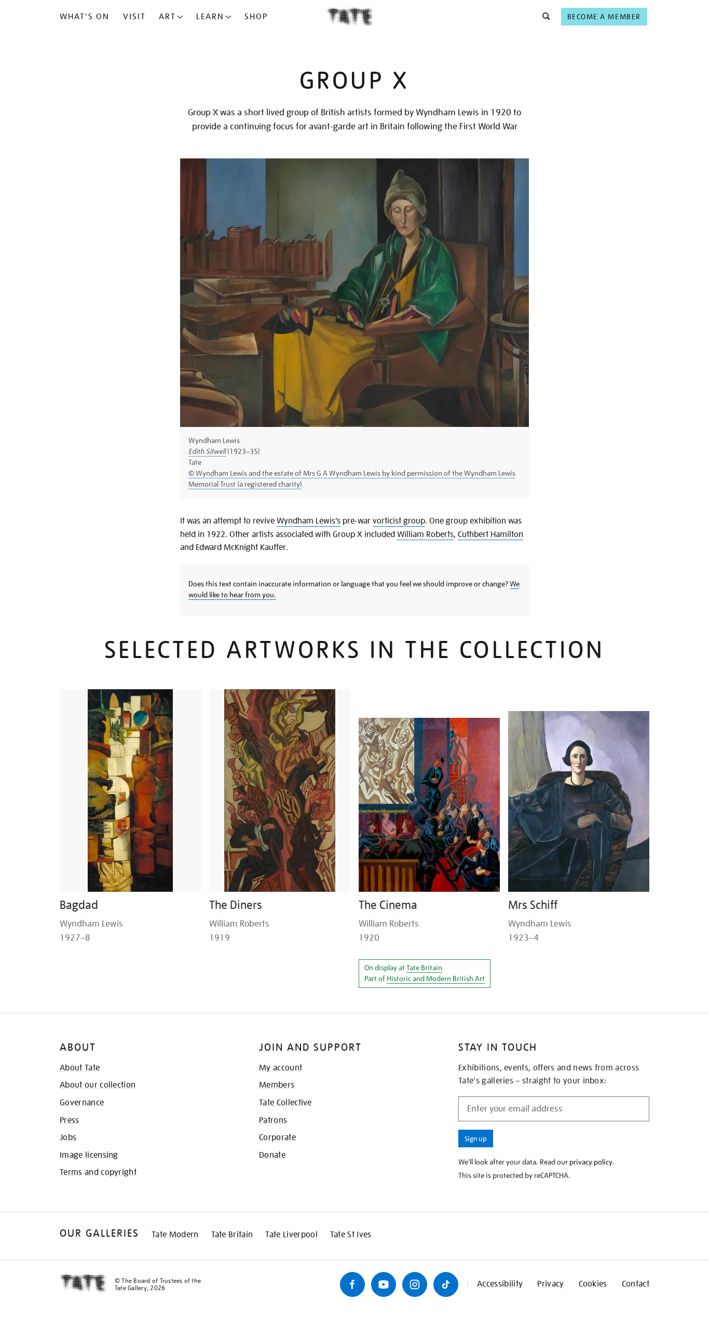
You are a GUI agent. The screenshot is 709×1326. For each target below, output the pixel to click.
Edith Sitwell (207, 451)
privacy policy (590, 1162)
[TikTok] (445, 1284)
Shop (256, 16)
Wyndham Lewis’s (308, 521)
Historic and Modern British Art (436, 978)
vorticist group (399, 521)
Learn (210, 16)
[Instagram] (414, 1284)
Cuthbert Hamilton (490, 534)
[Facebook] (352, 1284)
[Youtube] (383, 1284)
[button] (543, 16)
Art (167, 16)
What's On (85, 16)
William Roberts (425, 534)
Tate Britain (424, 967)
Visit (134, 16)
